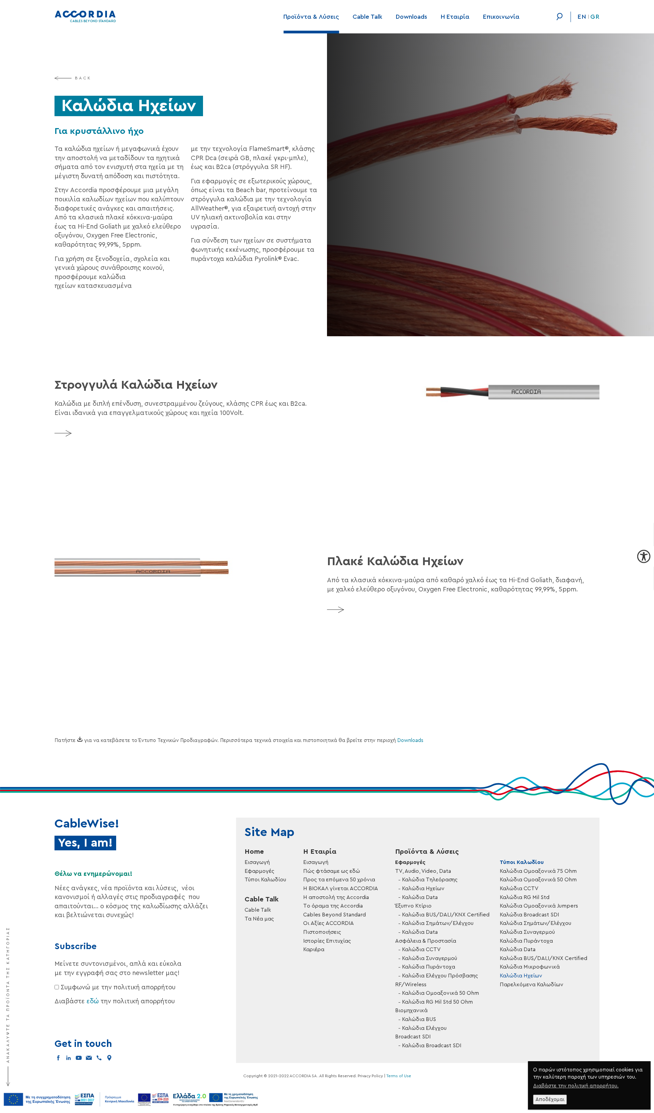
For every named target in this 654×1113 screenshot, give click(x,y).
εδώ (93, 1001)
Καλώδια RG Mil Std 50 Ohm (437, 1002)
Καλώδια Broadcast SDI (431, 1045)
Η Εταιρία (455, 17)
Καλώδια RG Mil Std (524, 897)
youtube (79, 1058)
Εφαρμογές (259, 871)
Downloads (411, 17)
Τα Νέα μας (259, 919)
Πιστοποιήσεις (322, 932)
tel (99, 1058)
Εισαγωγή (257, 862)
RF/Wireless (410, 984)
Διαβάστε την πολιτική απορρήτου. (576, 1085)
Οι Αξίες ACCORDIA (328, 923)
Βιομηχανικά (411, 1010)
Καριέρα (313, 949)
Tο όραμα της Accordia (333, 906)
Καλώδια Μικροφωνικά (530, 967)
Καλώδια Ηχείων (423, 888)
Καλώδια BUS (419, 1019)
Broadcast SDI (413, 1036)
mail (89, 1058)
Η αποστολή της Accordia (336, 897)
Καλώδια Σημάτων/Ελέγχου (437, 923)
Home (254, 851)
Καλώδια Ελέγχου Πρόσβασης (440, 975)
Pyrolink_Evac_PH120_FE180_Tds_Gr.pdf (147, 555)
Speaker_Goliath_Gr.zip (153, 743)
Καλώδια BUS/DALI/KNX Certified (445, 914)
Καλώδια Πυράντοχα (428, 967)
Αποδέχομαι (549, 1099)
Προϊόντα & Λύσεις (311, 17)
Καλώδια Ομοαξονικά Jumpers (539, 906)
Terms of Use (398, 1076)
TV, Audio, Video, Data (423, 871)
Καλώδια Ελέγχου (424, 1028)
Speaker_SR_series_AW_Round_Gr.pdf (147, 540)
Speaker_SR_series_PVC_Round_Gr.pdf (147, 524)
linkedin (68, 1058)
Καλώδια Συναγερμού (429, 958)
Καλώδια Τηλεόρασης (429, 879)
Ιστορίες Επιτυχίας (327, 941)
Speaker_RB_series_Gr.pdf (153, 699)
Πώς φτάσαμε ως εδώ (331, 871)
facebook (58, 1058)
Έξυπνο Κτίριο (413, 906)
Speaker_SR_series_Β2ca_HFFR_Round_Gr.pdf (147, 509)
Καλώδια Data (420, 897)
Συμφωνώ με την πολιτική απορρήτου (118, 987)
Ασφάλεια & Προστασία (425, 941)
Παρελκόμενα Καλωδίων (531, 984)
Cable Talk (367, 17)
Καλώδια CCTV (421, 949)
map (109, 1058)
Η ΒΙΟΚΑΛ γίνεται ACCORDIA (340, 888)
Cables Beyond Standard (334, 914)
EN (582, 17)
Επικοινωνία (501, 17)
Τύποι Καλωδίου (265, 879)
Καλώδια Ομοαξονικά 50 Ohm (440, 993)
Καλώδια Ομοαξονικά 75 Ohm (538, 871)
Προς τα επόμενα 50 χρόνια (339, 879)
